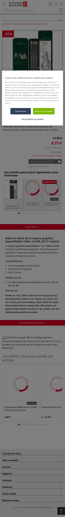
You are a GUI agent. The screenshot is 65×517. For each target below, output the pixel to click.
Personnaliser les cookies (32, 119)
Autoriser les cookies (44, 111)
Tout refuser (20, 111)
